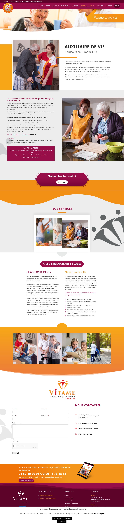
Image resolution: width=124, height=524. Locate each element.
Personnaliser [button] (61, 521)
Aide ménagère (69, 500)
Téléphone (45, 416)
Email (14, 416)
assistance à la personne (71, 503)
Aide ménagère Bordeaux (46, 495)
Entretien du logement (69, 6)
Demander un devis (26, 480)
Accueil (41, 6)
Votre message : (17, 423)
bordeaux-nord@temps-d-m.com (88, 428)
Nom (14, 409)
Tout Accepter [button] (57, 518)
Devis (117, 6)
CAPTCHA (15, 441)
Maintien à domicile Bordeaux (48, 498)
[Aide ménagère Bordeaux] (49, 363)
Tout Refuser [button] (67, 518)
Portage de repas (52, 6)
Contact (109, 6)
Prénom (44, 409)
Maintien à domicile (87, 6)
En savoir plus (99, 514)
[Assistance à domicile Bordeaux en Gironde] (25, 363)
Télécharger (62, 182)
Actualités (100, 6)
